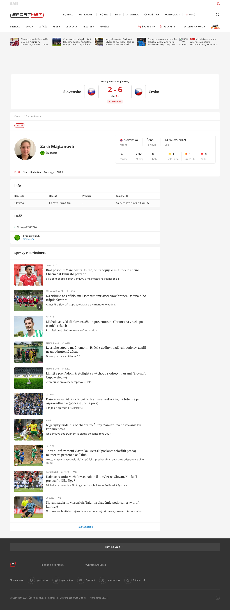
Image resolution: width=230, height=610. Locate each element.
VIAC (192, 14)
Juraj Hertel (52, 472)
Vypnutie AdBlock (95, 564)
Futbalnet (86, 14)
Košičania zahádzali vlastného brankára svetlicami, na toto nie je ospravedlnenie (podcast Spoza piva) (92, 401)
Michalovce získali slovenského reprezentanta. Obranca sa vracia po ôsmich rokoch (94, 324)
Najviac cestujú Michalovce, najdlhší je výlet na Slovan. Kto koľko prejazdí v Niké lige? (92, 478)
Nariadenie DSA (98, 597)
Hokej (104, 14)
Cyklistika (151, 14)
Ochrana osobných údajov (73, 597)
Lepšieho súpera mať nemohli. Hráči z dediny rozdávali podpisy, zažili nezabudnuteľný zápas (96, 349)
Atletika (132, 14)
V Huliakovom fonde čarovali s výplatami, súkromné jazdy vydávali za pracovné (203, 42)
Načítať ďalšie (85, 526)
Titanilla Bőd (52, 342)
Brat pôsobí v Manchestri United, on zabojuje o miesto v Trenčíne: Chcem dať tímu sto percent (93, 272)
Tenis (117, 14)
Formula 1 (172, 14)
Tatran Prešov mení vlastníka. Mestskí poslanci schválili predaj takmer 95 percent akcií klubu (91, 453)
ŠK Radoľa (51, 152)
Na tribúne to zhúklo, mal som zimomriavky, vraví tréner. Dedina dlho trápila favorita (96, 298)
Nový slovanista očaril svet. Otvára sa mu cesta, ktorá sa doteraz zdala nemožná (119, 42)
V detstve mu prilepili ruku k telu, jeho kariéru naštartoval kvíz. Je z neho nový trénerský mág (78, 42)
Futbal (68, 14)
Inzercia (51, 597)
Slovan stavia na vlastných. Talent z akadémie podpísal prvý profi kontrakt (92, 504)
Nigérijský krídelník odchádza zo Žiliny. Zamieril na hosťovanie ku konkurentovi (93, 427)
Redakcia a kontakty (52, 564)
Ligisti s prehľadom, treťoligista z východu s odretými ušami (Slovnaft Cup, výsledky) (96, 375)
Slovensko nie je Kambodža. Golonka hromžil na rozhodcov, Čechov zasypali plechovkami (35, 42)
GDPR (60, 172)
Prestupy (49, 172)
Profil (17, 172)
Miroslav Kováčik (54, 291)
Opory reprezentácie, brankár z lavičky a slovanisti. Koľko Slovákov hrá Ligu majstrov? (163, 42)
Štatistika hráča (32, 172)
